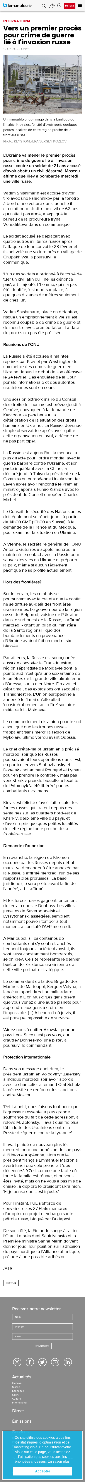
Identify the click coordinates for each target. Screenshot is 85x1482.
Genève (17, 1383)
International (19, 1402)
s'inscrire (42, 1346)
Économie (18, 1391)
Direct (69, 5)
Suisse (16, 1387)
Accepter (42, 1471)
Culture (16, 1398)
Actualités (21, 1377)
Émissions (21, 1421)
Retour (11, 1283)
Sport (15, 1395)
